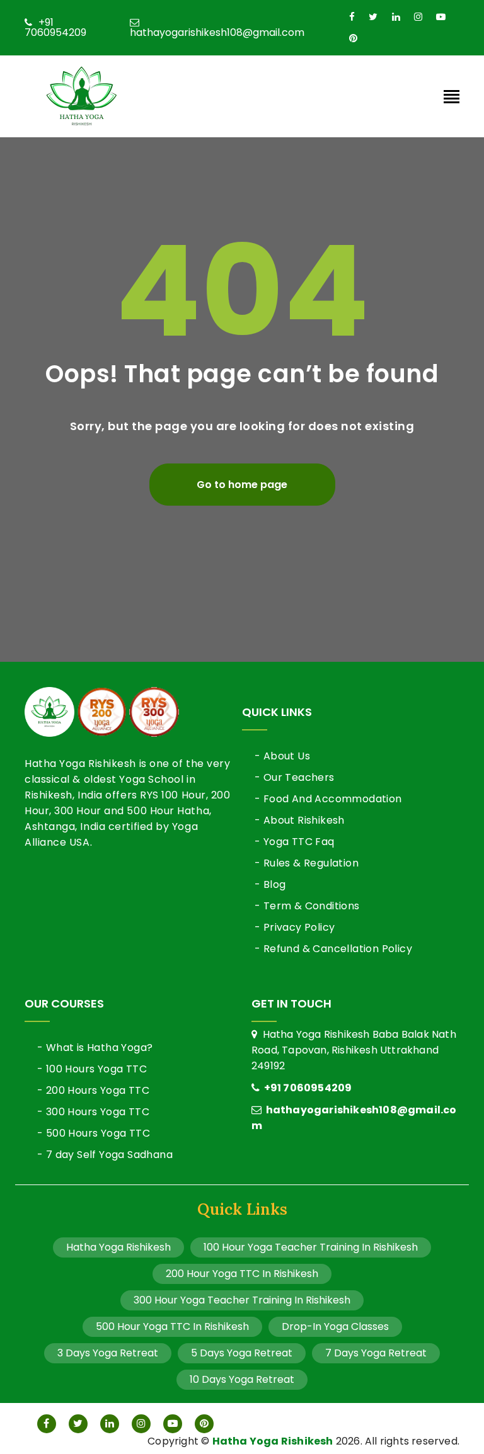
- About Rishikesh (300, 820)
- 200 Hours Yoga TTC (93, 1090)
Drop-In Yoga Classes (335, 1326)
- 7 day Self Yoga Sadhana (105, 1154)
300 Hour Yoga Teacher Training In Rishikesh (242, 1300)
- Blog (270, 884)
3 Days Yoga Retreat (107, 1353)
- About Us (282, 756)
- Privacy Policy (295, 927)
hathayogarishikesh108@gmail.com (217, 31)
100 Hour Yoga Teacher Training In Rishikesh (311, 1247)
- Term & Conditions (307, 906)
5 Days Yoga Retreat (241, 1353)
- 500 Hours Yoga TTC (93, 1133)
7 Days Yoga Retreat (376, 1353)
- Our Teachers (295, 777)
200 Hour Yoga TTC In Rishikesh (242, 1273)
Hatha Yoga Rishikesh (118, 1247)
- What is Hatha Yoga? (95, 1047)
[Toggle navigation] (451, 98)
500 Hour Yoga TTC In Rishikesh (172, 1326)
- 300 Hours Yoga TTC (93, 1112)
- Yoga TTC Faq (295, 841)
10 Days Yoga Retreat (242, 1379)
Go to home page (242, 484)
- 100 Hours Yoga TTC (92, 1069)
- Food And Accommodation (328, 799)
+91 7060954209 (55, 28)
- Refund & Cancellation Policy (333, 948)
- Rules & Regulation (307, 863)
